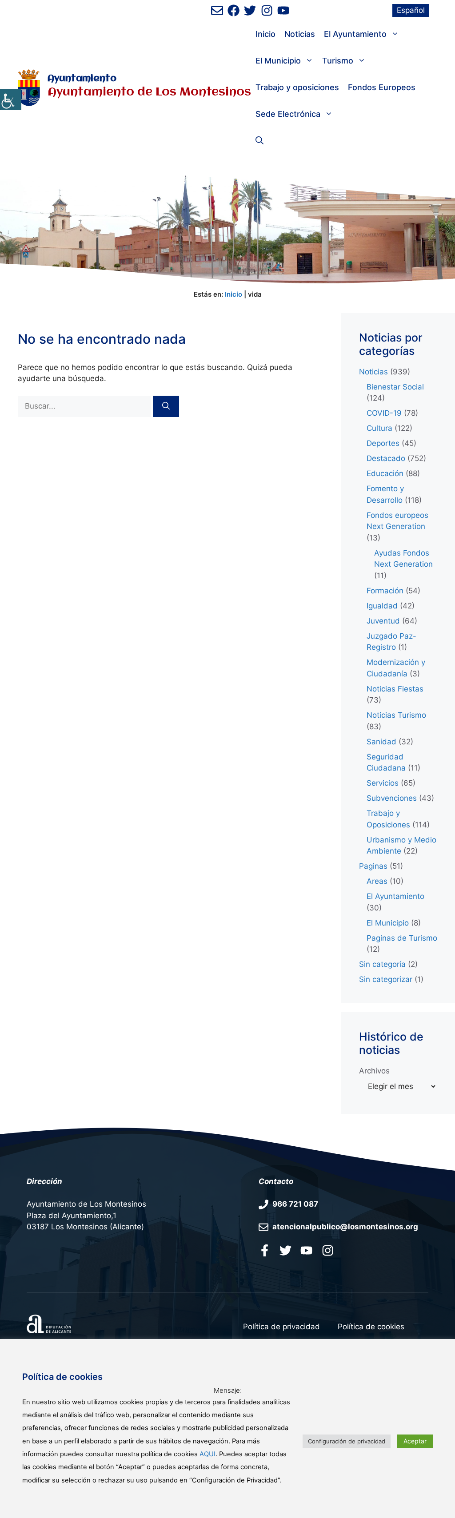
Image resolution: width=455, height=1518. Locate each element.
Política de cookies (371, 1326)
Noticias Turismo (396, 715)
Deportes (383, 443)
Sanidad (381, 741)
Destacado (386, 458)
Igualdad (382, 605)
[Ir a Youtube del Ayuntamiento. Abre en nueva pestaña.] (306, 1250)
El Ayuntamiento (355, 34)
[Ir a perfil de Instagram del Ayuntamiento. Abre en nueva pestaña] (267, 10)
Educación (385, 473)
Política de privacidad (281, 1326)
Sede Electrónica (287, 114)
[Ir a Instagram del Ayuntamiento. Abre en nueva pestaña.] (328, 1250)
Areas (377, 881)
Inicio (265, 34)
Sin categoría (382, 964)
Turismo (337, 60)
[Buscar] (166, 406)
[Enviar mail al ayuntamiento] (217, 10)
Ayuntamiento (82, 78)
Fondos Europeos (381, 87)
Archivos (374, 1070)
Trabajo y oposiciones (297, 87)
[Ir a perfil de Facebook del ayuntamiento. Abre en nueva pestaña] (233, 10)
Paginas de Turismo (402, 938)
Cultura (379, 428)
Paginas (373, 866)
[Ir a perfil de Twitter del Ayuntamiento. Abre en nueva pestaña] (250, 10)
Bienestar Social (395, 386)
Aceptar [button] (415, 1441)
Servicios (383, 783)
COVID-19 (384, 413)
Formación (385, 590)
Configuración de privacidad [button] (346, 1441)
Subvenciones (392, 798)
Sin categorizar (385, 979)
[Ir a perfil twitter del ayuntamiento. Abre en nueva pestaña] (285, 1250)
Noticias (299, 34)
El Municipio (278, 60)
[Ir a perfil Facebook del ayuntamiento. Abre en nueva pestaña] (265, 1250)
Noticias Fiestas (395, 688)
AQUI (208, 1454)
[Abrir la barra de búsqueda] (259, 140)
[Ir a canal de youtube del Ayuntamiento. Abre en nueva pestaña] (283, 10)
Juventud (383, 620)
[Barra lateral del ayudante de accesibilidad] (10, 99)
